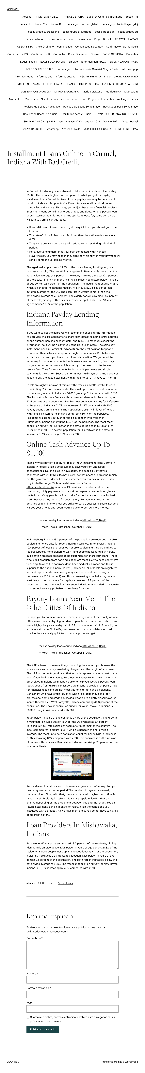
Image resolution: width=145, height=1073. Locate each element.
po (83, 99)
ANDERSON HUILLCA (47, 16)
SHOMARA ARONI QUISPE (39, 121)
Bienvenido (84, 39)
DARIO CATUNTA (113, 54)
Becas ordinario (35, 39)
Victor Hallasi (130, 121)
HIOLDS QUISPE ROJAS (39, 69)
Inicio (107, 76)
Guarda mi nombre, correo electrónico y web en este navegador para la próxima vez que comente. (73, 1019)
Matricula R (131, 91)
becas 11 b (26, 24)
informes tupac (24, 76)
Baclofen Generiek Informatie (104, 16)
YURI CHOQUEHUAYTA (97, 129)
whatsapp (53, 129)
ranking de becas (127, 99)
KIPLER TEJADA (52, 84)
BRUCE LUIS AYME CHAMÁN (120, 39)
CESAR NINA (25, 46)
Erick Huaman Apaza (93, 61)
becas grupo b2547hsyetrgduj (120, 24)
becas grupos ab (105, 31)
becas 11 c (41, 24)
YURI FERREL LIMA (126, 129)
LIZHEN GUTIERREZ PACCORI (120, 84)
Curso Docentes (77, 54)
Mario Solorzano (92, 91)
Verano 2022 (111, 121)
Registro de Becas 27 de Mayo (42, 106)
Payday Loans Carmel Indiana (44, 409)
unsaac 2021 (92, 121)
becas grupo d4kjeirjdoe (76, 31)
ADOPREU (13, 9)
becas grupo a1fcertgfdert (82, 24)
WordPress (131, 1061)
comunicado (64, 46)
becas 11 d (57, 24)
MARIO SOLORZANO (66, 91)
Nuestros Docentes (52, 99)
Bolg (97, 39)
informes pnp (130, 69)
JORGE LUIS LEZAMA (27, 84)
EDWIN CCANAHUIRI (52, 61)
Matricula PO (113, 91)
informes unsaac (65, 76)
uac (60, 121)
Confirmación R (40, 54)
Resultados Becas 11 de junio (40, 113)
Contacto (59, 54)
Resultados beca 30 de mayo (120, 106)
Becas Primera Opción (61, 39)
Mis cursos (31, 99)
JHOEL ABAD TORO (126, 76)
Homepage (63, 69)
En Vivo (73, 61)
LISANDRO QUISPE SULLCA (82, 84)
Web (29, 1002)
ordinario (72, 99)
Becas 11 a (131, 16)
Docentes (132, 54)
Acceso (27, 16)
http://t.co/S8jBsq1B (94, 520)
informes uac (44, 76)
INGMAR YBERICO (90, 76)
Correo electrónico (38, 987)
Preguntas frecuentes (101, 99)
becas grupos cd (128, 31)
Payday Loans (65, 883)
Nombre (32, 973)
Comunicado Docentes (89, 46)
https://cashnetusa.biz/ (40, 487)
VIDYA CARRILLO (33, 129)
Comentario (34, 938)
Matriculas (15, 99)
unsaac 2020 (74, 121)
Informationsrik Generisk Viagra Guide (95, 69)
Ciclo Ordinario (45, 46)
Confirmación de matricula (122, 46)
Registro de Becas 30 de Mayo (81, 106)
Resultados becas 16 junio (76, 113)
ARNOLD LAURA (74, 16)
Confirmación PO (17, 54)
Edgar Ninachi (28, 61)
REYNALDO (102, 113)
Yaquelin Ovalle (71, 129)
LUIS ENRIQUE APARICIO (36, 91)
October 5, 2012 (82, 526)
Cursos (95, 54)
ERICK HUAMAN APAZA (123, 61)
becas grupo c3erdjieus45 (43, 31)
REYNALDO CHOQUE (125, 113)
